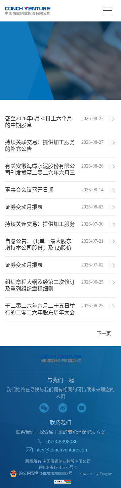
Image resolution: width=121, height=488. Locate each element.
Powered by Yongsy (95, 473)
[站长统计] (62, 481)
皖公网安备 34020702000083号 (45, 473)
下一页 (104, 333)
